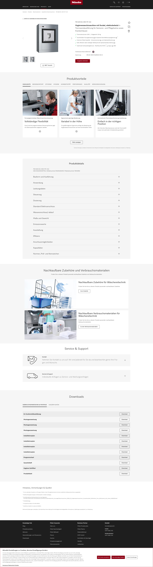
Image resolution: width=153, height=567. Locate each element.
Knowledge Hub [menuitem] (34, 6)
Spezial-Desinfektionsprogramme (106, 37)
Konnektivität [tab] (66, 84)
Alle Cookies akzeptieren (104, 557)
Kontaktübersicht (110, 526)
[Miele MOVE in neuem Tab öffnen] (118, 2)
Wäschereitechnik (36, 12)
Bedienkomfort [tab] (37, 84)
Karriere (52, 538)
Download (124, 414)
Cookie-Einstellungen (132, 557)
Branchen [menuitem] (25, 6)
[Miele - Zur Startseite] (76, 2)
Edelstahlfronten (108, 40)
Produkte (30, 12)
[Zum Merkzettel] (123, 2)
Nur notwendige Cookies (118, 557)
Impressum (5, 565)
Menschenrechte (54, 544)
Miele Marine (81, 529)
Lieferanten (80, 544)
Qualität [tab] (87, 84)
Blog (24, 526)
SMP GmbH (80, 535)
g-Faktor (109, 46)
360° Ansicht (48, 65)
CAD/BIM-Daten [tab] (54, 404)
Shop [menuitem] (49, 6)
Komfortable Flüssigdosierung (85, 37)
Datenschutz (11, 565)
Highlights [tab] (27, 84)
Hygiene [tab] (56, 84)
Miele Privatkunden (82, 526)
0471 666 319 (109, 530)
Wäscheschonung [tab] (98, 84)
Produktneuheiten (28, 529)
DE (129, 2)
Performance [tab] (77, 84)
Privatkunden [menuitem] (126, 6)
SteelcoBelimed (81, 532)
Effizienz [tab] (48, 84)
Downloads (26, 538)
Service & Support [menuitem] (115, 6)
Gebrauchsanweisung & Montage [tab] (35, 404)
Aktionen (25, 532)
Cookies (17, 565)
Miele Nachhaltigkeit (56, 529)
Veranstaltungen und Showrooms (32, 535)
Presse (52, 535)
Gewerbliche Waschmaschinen (48, 12)
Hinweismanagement (56, 541)
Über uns (52, 526)
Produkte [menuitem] (44, 6)
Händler (79, 541)
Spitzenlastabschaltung (107, 42)
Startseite (25, 12)
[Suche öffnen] (114, 2)
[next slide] (71, 38)
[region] (76, 557)
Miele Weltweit (54, 532)
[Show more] (40, 131)
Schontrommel (95, 40)
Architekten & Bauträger (84, 538)
